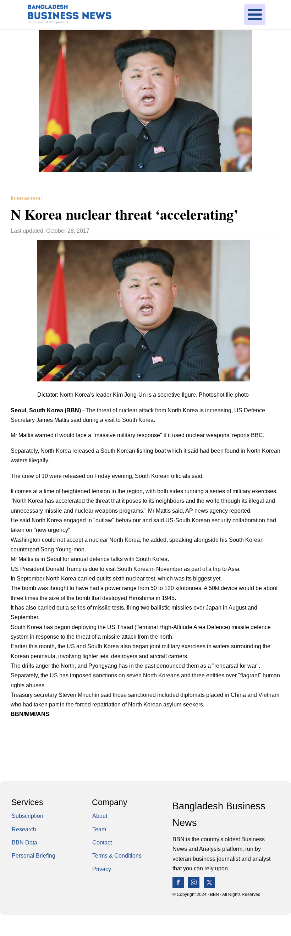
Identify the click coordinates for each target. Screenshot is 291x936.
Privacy (101, 869)
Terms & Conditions (117, 855)
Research (24, 829)
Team (99, 829)
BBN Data (24, 842)
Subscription (27, 816)
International (26, 198)
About (99, 816)
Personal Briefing (33, 855)
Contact (102, 842)
